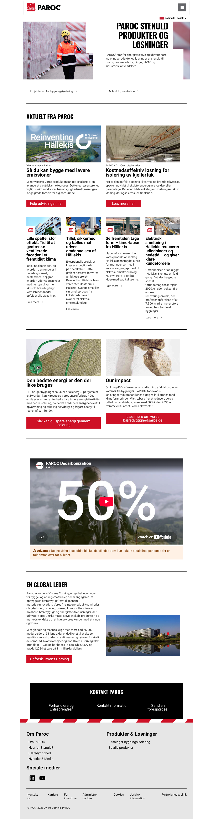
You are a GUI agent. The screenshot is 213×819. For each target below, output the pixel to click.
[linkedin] (32, 775)
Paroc (44, 7)
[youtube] (42, 775)
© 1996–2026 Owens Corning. (44, 804)
